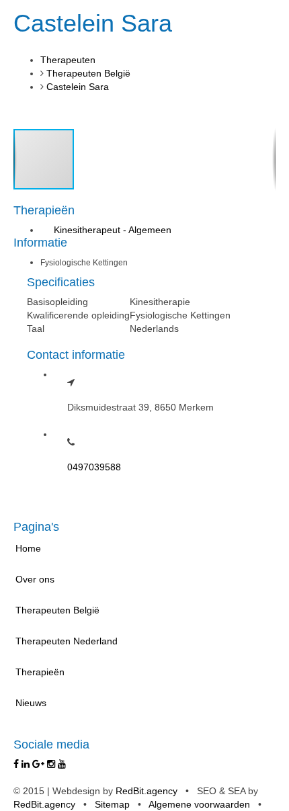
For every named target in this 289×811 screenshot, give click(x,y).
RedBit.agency (146, 790)
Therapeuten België (88, 73)
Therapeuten (67, 59)
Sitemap (112, 804)
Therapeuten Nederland (66, 641)
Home (28, 548)
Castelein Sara (77, 86)
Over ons (34, 579)
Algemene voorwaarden (199, 804)
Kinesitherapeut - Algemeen (112, 229)
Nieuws (30, 702)
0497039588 (94, 467)
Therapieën (40, 672)
